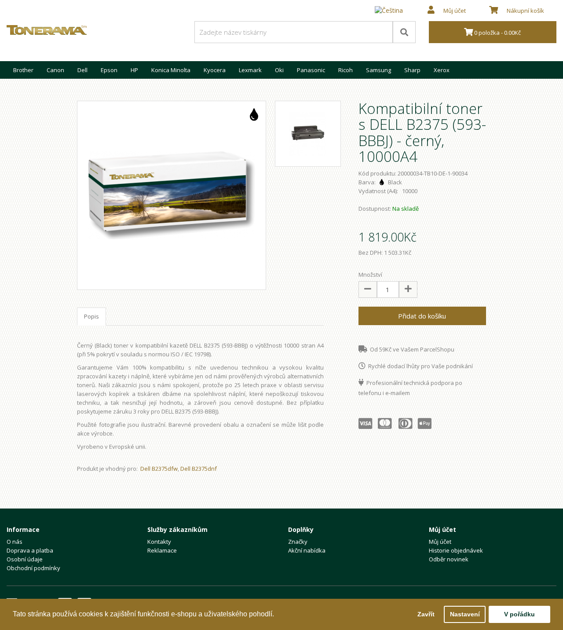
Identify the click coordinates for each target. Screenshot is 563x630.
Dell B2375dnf (198, 468)
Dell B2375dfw (159, 468)
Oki (279, 70)
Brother (23, 70)
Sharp (412, 70)
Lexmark (250, 70)
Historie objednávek (456, 550)
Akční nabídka (306, 550)
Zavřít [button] (426, 614)
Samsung (378, 70)
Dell (82, 70)
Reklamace (162, 550)
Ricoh (345, 70)
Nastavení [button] (465, 614)
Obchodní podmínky (33, 568)
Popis (91, 316)
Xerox (442, 70)
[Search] (404, 32)
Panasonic (311, 70)
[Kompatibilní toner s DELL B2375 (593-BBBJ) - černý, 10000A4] (171, 195)
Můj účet (440, 542)
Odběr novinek (448, 559)
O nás (14, 542)
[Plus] (408, 289)
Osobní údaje (25, 559)
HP (134, 70)
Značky (297, 542)
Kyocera (215, 70)
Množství (370, 274)
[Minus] (367, 289)
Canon (55, 70)
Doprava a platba (30, 550)
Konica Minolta (170, 70)
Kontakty (159, 542)
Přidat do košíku (422, 315)
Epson (109, 70)
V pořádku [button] (519, 614)
